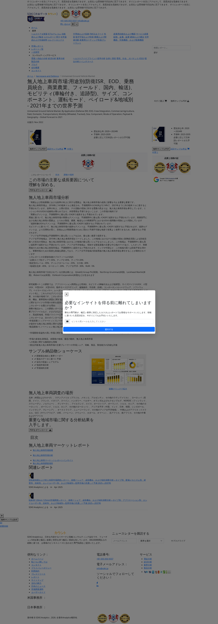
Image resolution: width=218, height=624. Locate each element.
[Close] (66, 294)
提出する (109, 329)
